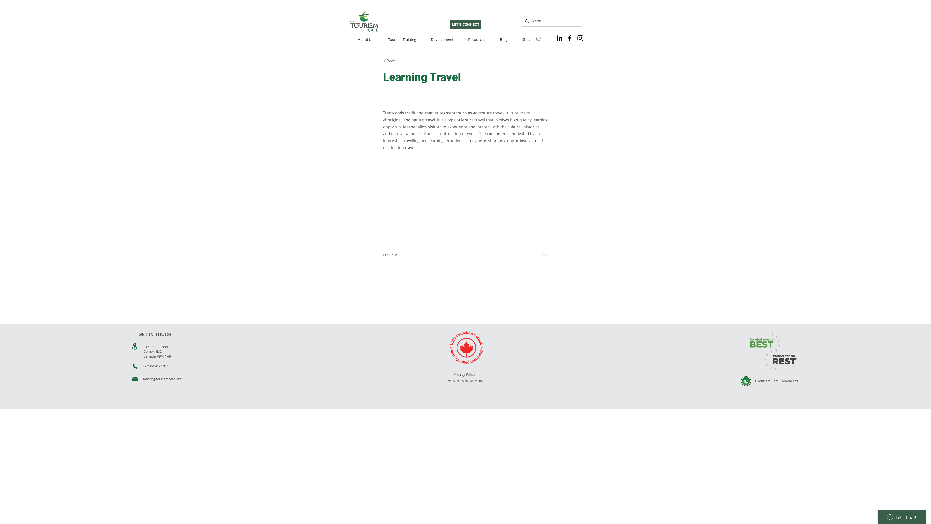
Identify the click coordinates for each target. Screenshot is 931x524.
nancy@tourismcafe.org (162, 379)
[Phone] (135, 366)
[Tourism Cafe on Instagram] (580, 38)
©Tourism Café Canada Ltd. (776, 381)
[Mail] (135, 379)
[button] (538, 38)
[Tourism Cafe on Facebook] (570, 38)
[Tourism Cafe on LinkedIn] (559, 38)
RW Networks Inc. (471, 381)
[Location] (135, 346)
